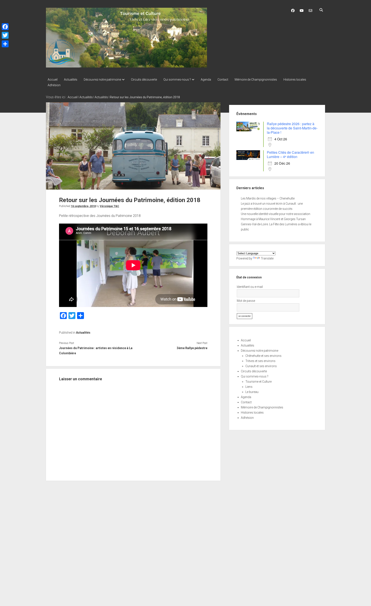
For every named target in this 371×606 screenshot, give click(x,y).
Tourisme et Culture (258, 381)
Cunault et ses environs (261, 366)
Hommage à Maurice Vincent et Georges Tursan (273, 219)
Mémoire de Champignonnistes (256, 79)
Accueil (53, 79)
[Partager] (5, 44)
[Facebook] (5, 26)
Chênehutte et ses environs (263, 355)
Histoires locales (294, 79)
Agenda (206, 79)
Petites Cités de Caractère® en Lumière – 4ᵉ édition (290, 154)
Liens (248, 386)
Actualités (70, 79)
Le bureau (251, 392)
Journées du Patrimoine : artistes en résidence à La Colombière (95, 350)
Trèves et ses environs (260, 361)
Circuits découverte (144, 79)
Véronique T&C (109, 206)
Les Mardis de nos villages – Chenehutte (268, 198)
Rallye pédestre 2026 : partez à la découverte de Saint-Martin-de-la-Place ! (292, 128)
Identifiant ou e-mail (250, 286)
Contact (222, 79)
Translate (267, 258)
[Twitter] (5, 35)
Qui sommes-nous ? (177, 79)
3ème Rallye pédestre (192, 348)
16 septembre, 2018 (83, 206)
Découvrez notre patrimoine (102, 79)
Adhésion (54, 85)
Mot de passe (246, 300)
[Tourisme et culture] (126, 66)
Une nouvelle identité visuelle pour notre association (275, 214)
